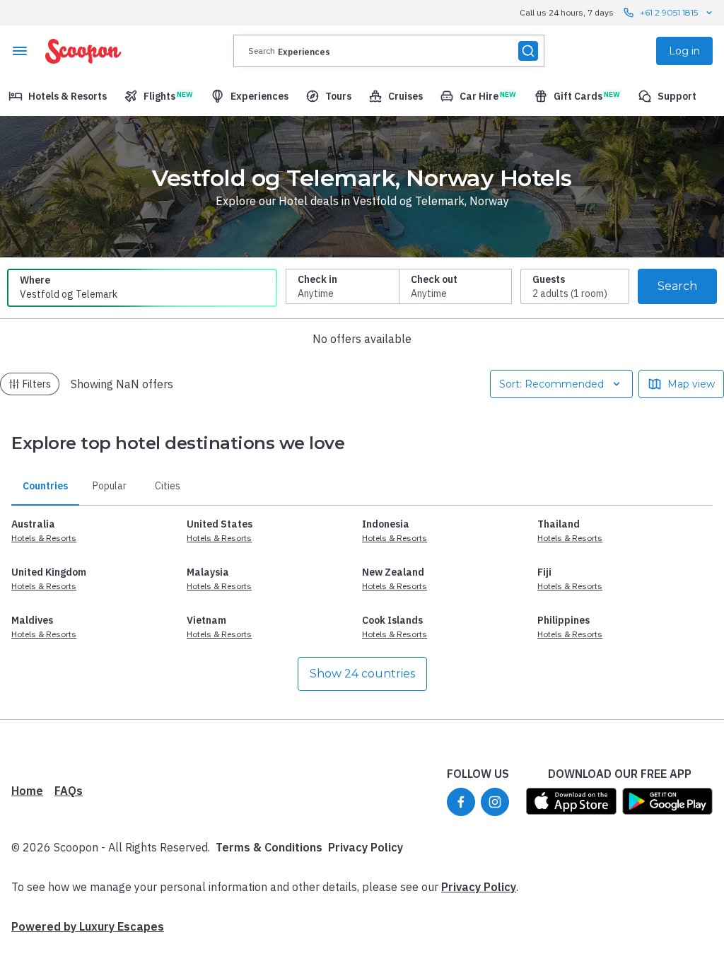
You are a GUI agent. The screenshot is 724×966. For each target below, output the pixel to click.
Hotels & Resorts (43, 538)
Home (27, 791)
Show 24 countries (362, 673)
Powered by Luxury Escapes (87, 926)
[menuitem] (57, 96)
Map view (691, 384)
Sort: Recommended (551, 384)
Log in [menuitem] (684, 51)
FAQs (68, 791)
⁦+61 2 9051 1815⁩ (669, 12)
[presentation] (389, 50)
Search (677, 286)
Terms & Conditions (269, 847)
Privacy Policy (365, 847)
